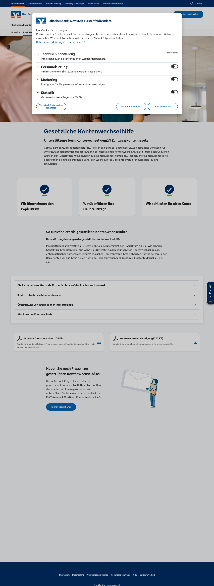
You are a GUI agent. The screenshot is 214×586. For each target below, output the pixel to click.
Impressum (75, 42)
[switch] (174, 66)
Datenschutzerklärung (49, 42)
